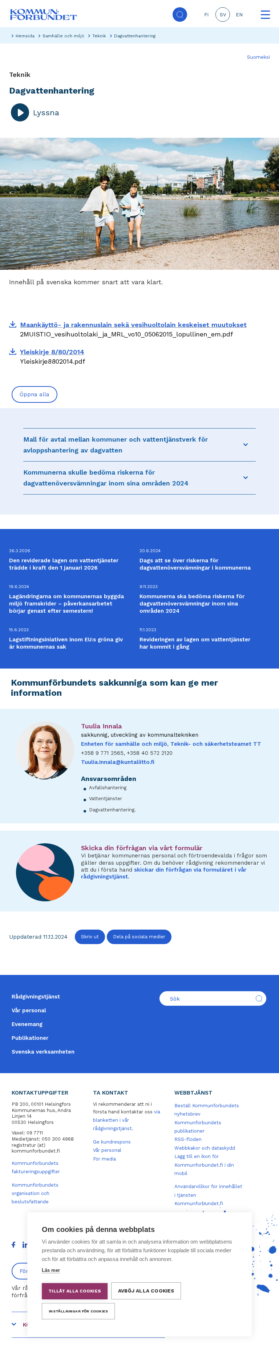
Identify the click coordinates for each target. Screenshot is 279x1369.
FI (206, 14)
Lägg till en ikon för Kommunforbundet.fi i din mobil (204, 1165)
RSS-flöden (188, 1139)
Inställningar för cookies (78, 1311)
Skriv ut (90, 936)
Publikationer (30, 1038)
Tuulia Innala (101, 726)
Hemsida (25, 36)
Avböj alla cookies (146, 1291)
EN (239, 14)
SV (223, 14)
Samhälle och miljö (63, 36)
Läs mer (51, 1270)
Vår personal (29, 1010)
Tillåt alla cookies (74, 1291)
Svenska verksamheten (43, 1052)
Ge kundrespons (112, 1142)
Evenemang (27, 1024)
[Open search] (180, 14)
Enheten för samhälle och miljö (124, 744)
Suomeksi (258, 57)
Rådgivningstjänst (36, 996)
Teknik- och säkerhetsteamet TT (215, 744)
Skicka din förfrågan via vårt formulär (141, 848)
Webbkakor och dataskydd (204, 1148)
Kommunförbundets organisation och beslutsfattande (35, 1193)
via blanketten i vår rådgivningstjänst (126, 1120)
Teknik (99, 36)
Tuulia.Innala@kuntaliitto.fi (117, 762)
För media (104, 1159)
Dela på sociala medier (139, 936)
